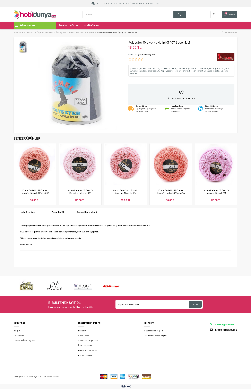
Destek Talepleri (85, 355)
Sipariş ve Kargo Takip (88, 340)
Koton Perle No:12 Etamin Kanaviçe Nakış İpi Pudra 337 (35, 191)
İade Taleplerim (85, 345)
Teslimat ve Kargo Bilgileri (155, 335)
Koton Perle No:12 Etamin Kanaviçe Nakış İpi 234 (125, 191)
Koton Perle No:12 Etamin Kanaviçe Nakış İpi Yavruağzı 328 (171, 191)
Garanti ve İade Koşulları (24, 340)
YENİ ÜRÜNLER (91, 25)
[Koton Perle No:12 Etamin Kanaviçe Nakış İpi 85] (216, 164)
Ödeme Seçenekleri (87, 211)
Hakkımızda (19, 335)
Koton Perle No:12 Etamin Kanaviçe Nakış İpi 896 (80, 191)
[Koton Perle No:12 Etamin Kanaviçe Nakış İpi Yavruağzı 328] (170, 164)
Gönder (195, 304)
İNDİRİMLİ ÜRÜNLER (68, 25)
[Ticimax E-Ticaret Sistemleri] (125, 386)
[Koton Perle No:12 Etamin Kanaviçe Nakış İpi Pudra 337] (35, 164)
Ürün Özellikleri (28, 211)
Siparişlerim (83, 335)
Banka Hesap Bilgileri (153, 330)
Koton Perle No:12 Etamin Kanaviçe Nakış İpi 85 (216, 191)
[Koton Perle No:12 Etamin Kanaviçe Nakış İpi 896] (80, 164)
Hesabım (82, 330)
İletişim (17, 330)
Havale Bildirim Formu (87, 350)
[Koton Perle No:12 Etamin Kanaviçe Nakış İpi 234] (125, 164)
